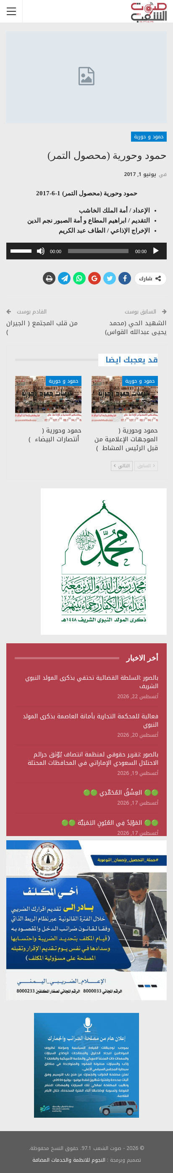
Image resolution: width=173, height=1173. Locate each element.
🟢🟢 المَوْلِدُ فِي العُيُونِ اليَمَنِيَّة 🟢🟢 (109, 823)
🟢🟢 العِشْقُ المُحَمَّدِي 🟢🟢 (120, 792)
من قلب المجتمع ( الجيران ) (42, 327)
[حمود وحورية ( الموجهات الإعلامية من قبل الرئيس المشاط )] (125, 399)
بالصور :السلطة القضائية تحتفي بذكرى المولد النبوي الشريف (91, 682)
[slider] (22, 250)
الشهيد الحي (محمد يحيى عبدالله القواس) (136, 327)
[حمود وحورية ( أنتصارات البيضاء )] (48, 399)
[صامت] (41, 251)
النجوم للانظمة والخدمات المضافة (68, 1160)
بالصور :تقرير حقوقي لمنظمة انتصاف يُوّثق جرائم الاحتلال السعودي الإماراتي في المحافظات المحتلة (93, 759)
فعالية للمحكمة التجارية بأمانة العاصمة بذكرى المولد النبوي (90, 720)
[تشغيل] (156, 251)
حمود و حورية (149, 136)
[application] (86, 251)
